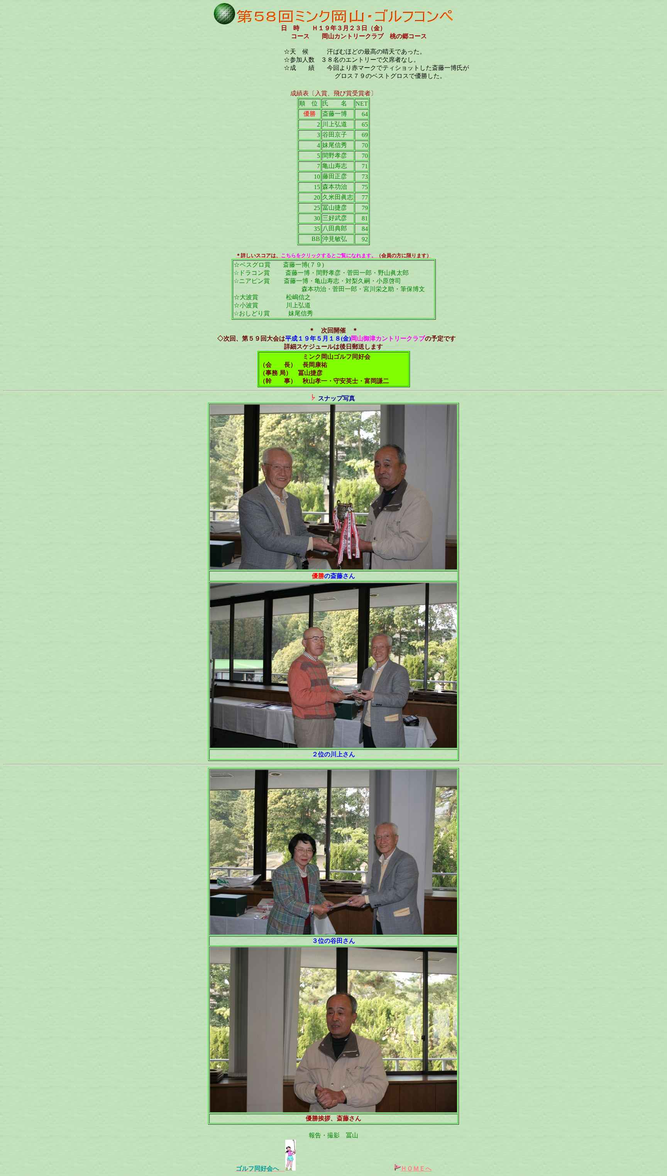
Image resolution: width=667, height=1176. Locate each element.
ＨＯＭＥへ (416, 1168)
